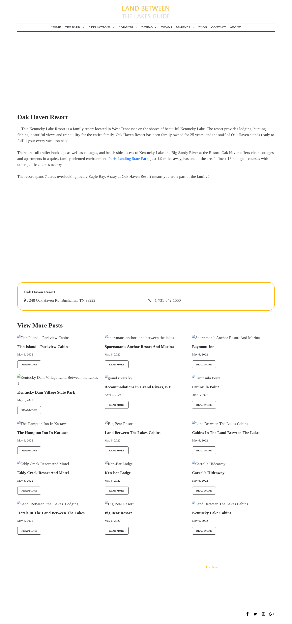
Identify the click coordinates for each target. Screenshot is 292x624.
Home (56, 27)
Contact (218, 27)
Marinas (183, 27)
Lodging (126, 27)
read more (29, 364)
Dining (147, 27)
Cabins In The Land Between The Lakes (127, 584)
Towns (166, 27)
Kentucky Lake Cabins (117, 573)
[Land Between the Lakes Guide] (146, 12)
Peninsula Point (113, 567)
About (235, 27)
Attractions (99, 27)
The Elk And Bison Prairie (120, 579)
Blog (202, 27)
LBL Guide (212, 567)
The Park (72, 27)
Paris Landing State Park (128, 158)
